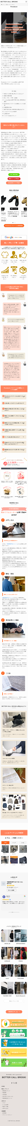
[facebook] (12, 1083)
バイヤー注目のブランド (10, 115)
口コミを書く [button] (11, 890)
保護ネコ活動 (5, 1106)
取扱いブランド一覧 (14, 1001)
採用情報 (4, 1113)
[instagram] (16, 1083)
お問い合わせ (5, 1108)
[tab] (5, 842)
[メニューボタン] (26, 1)
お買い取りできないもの (8, 1096)
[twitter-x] (14, 1083)
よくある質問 (5, 1104)
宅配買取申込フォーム (12, 544)
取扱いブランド (5, 1088)
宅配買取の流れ (8, 107)
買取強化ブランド (6, 1090)
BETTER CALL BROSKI (9, 1)
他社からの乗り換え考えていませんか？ (14, 93)
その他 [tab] (22, 842)
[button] (2, 209)
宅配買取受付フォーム (7, 1098)
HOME (3, 1086)
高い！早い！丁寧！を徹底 (10, 98)
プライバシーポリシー (7, 1114)
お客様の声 (7, 113)
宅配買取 (4, 1092)
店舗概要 (4, 1111)
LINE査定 (5, 1094)
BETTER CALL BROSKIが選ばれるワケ (14, 109)
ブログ (4, 1102)
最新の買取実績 (8, 95)
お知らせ (4, 1100)
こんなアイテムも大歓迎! (10, 111)
